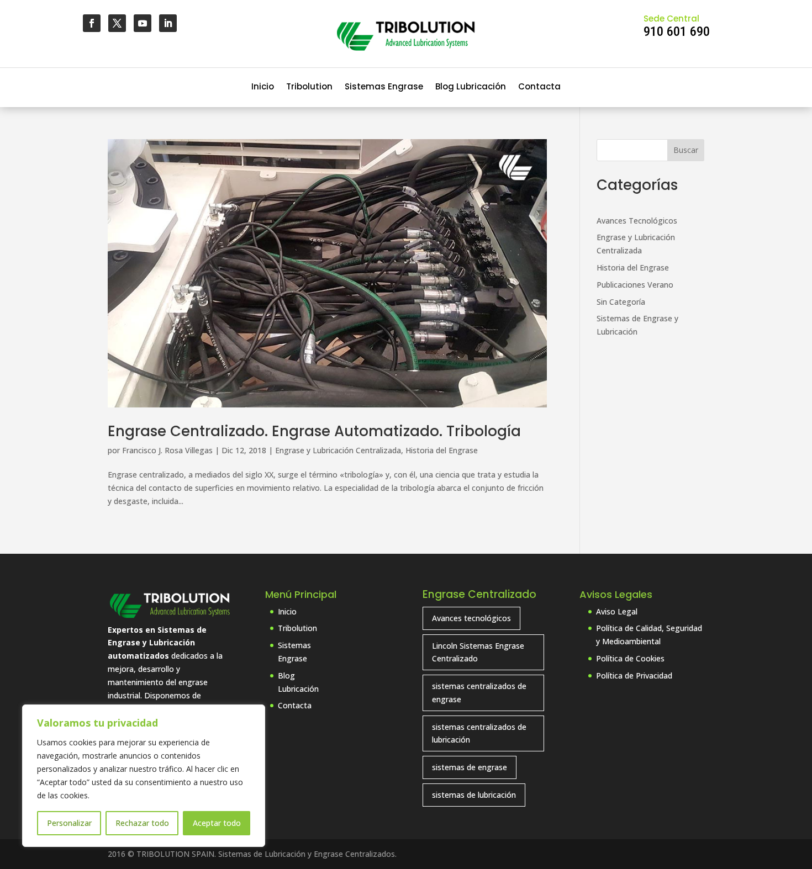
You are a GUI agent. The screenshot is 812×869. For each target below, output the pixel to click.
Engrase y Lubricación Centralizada (338, 450)
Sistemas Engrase (384, 87)
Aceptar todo (217, 823)
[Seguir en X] (117, 23)
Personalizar (69, 823)
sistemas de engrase (469, 767)
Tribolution (309, 87)
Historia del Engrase (441, 450)
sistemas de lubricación (474, 794)
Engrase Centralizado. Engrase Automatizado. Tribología (314, 431)
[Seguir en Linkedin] (168, 23)
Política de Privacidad (634, 675)
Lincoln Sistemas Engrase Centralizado (478, 652)
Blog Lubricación (470, 87)
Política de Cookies (630, 658)
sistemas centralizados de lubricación (479, 733)
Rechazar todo (142, 823)
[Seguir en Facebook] (92, 23)
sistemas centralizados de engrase (479, 692)
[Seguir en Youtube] (142, 23)
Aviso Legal (616, 611)
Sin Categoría (621, 301)
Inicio (262, 87)
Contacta (539, 87)
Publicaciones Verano (635, 284)
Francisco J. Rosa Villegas (167, 450)
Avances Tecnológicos (637, 220)
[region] (143, 775)
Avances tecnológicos (471, 618)
